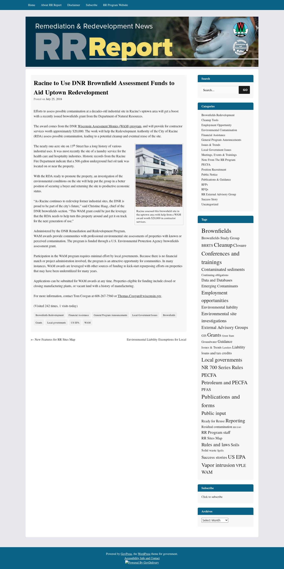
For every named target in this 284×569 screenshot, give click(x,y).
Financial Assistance (79, 315)
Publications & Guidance (216, 179)
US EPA (75, 322)
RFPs (204, 184)
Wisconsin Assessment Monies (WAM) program (109, 126)
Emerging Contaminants (219, 285)
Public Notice (209, 174)
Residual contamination (216, 426)
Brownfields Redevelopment (50, 315)
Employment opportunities (214, 296)
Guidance (225, 341)
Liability (238, 347)
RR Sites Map (211, 437)
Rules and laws (215, 444)
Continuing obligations (214, 275)
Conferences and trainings (220, 257)
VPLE (241, 465)
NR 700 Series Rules (222, 367)
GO (245, 90)
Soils (235, 445)
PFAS (206, 389)
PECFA (205, 164)
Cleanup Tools (209, 120)
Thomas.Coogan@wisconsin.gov (139, 296)
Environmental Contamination (219, 130)
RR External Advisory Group (218, 194)
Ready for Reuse (213, 421)
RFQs (204, 189)
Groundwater (209, 342)
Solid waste (208, 450)
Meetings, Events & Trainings (219, 155)
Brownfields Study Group (220, 237)
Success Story (209, 199)
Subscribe (91, 5)
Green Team (228, 335)
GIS (203, 335)
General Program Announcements (110, 315)
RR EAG (237, 427)
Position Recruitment (213, 169)
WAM (87, 322)
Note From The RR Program (218, 160)
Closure (239, 245)
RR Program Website (115, 5)
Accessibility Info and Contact (142, 558)
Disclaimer (73, 5)
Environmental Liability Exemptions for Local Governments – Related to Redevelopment (156, 341)
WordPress (144, 554)
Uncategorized (209, 204)
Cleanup (223, 244)
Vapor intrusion (218, 464)
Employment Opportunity (216, 125)
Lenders (226, 347)
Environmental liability (219, 307)
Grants (39, 322)
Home (31, 5)
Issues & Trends (210, 145)
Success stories (214, 457)
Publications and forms (220, 401)
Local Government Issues (144, 315)
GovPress (126, 554)
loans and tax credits (216, 352)
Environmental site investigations (219, 317)
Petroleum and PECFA (224, 382)
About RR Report (51, 5)
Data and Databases (216, 280)
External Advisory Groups (224, 327)
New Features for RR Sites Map (53, 339)
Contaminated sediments (223, 269)
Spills (220, 450)
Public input (213, 412)
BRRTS (207, 245)
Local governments (56, 322)
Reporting (235, 420)
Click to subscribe (211, 497)
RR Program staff (215, 432)
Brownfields (169, 315)
